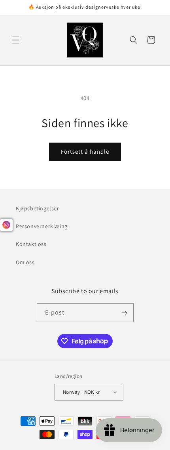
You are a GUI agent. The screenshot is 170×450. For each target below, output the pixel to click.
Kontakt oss (31, 244)
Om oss (25, 262)
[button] (16, 40)
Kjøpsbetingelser (37, 208)
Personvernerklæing (42, 226)
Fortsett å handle (85, 151)
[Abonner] (124, 312)
